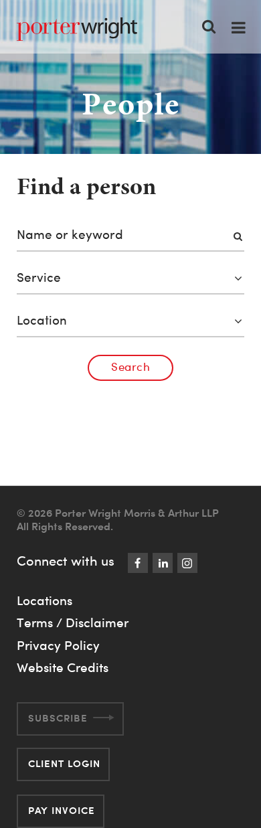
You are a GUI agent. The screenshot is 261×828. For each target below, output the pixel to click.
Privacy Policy (58, 645)
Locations (44, 600)
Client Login (64, 763)
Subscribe (58, 718)
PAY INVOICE (61, 810)
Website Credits (62, 667)
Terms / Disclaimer (72, 622)
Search (130, 366)
